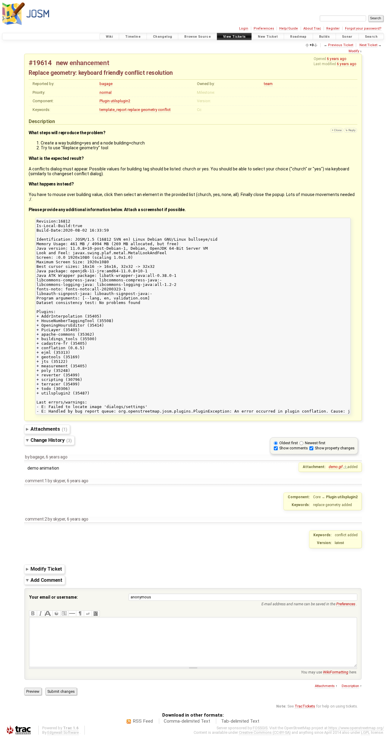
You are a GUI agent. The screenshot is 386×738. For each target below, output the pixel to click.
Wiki (109, 37)
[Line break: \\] (88, 613)
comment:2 (36, 519)
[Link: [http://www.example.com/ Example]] (56, 613)
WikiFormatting (335, 672)
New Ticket (268, 37)
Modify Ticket (46, 569)
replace (134, 109)
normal (106, 92)
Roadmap (298, 37)
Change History (51, 440)
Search (371, 37)
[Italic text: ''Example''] (41, 613)
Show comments (293, 448)
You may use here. (329, 672)
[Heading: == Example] (48, 613)
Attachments (48, 429)
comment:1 (36, 480)
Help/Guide (288, 28)
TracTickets (305, 706)
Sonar (347, 37)
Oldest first (288, 443)
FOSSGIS (260, 728)
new (62, 63)
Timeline (133, 37)
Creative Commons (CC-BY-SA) (265, 732)
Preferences (264, 28)
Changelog (162, 37)
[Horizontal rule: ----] (72, 613)
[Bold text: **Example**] (33, 613)
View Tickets (234, 37)
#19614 (40, 63)
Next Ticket (368, 45)
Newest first (315, 443)
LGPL (365, 732)
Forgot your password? (363, 28)
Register (333, 28)
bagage (106, 83)
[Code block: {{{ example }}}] (64, 613)
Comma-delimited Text (187, 721)
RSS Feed (143, 721)
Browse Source (197, 37)
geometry (149, 109)
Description (350, 686)
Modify (354, 51)
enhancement (89, 63)
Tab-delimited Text (240, 721)
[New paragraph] (80, 613)
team (268, 83)
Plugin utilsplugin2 (115, 101)
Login (243, 28)
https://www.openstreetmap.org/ (356, 728)
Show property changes (335, 448)
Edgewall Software (63, 732)
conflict (164, 109)
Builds (324, 37)
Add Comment (46, 580)
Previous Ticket (340, 45)
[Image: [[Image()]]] (96, 613)
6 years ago (336, 59)
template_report (113, 109)
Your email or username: (53, 597)
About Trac (312, 28)
